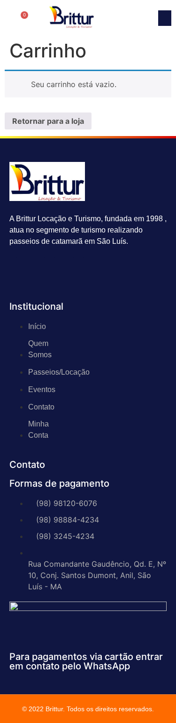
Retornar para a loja (48, 121)
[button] (164, 18)
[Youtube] (78, 268)
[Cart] (22, 18)
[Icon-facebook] (21, 268)
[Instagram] (49, 268)
